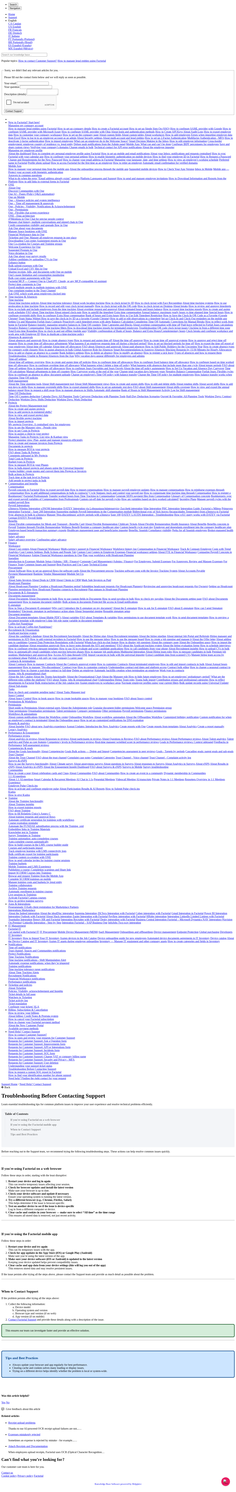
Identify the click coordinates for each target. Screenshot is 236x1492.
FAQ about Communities (106, 773)
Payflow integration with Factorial (127, 916)
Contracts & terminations (21, 661)
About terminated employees (144, 664)
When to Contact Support (25, 1129)
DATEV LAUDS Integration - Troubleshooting (147, 514)
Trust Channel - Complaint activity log (170, 757)
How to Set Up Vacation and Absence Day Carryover (195, 368)
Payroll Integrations (19, 505)
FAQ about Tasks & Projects (24, 452)
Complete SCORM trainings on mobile (29, 879)
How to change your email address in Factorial (88, 159)
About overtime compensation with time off (156, 324)
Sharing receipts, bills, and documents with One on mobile (40, 271)
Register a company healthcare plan (99, 527)
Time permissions (17, 710)
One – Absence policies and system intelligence (34, 200)
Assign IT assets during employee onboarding (74, 941)
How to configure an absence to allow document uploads (39, 374)
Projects (12, 402)
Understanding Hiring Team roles (116, 679)
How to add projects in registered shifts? (30, 411)
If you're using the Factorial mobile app (33, 1124)
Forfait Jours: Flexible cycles (217, 371)
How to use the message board (127, 639)
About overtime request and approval (97, 309)
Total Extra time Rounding (23, 331)
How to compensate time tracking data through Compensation (177, 492)
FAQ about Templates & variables (98, 617)
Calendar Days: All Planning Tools (60, 396)
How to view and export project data (28, 415)
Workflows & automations (22, 714)
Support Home (9, 1084)
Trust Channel (16, 754)
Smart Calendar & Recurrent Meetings (55, 779)
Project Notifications (19, 953)
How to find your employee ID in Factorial (176, 156)
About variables (70, 617)
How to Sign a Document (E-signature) (29, 608)
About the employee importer (158, 147)
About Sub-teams (17, 686)
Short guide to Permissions (22, 707)
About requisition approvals (44, 645)
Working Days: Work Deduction (74, 399)
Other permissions (112, 710)
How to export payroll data (54, 489)
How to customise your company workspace (37, 134)
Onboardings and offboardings (136, 931)
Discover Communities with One (26, 190)
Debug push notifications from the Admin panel (99, 144)
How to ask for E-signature (152, 608)
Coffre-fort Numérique (20, 623)
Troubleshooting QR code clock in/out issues (163, 327)
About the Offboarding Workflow (144, 717)
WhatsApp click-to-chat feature (101, 642)
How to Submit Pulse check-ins (122, 788)
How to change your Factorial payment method (34, 1022)
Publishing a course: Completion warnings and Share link (39, 869)
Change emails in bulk (81, 147)
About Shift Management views (92, 383)
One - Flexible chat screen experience (28, 212)
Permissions (14, 704)
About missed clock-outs (67, 312)
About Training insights (21, 804)
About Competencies (52, 751)
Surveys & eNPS (17, 760)
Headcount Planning (19, 583)
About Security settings (89, 137)
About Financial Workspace (45, 548)
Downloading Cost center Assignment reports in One (37, 240)
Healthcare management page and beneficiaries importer (97, 530)
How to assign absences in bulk (56, 349)
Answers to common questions (25, 175)
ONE (11, 184)
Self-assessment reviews (36, 745)
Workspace (14, 545)
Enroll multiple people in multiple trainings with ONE (37, 287)
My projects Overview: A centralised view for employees (39, 424)
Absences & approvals (20, 337)
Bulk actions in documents (77, 601)
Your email (10, 83)
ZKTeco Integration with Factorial (116, 913)
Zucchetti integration (131, 508)
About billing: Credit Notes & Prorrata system (33, 1016)
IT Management (17, 925)
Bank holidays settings (71, 352)
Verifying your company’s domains (49, 147)
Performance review (19, 735)
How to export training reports (24, 807)
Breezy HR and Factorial (46, 919)
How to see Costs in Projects (24, 430)
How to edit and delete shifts (160, 383)
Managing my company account (25, 125)
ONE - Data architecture (21, 215)
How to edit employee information (188, 141)
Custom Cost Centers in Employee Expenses (101, 552)
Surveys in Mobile (132, 766)
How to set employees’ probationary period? (186, 676)
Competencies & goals (20, 748)
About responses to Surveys (149, 763)
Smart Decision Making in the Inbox (149, 141)
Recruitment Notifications (22, 975)
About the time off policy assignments (144, 368)
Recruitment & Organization (23, 629)
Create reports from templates (162, 726)
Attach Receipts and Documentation (28, 1446)
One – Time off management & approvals (31, 203)
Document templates (19, 614)
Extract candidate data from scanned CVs (168, 654)
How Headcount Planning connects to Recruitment (60, 589)
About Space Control (19, 698)
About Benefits (198, 524)
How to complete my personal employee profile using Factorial (66, 153)
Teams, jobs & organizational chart (27, 673)
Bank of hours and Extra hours (102, 315)
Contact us (7, 1472)
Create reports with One (133, 726)
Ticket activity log (18, 1000)
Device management (165, 931)
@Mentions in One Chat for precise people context (36, 218)
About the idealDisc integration (57, 913)
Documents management (21, 595)
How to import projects (21, 421)
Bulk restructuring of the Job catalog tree (57, 682)
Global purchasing (209, 931)
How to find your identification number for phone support (39, 1075)
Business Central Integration (151, 919)
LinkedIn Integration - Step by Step (42, 922)
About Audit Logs (193, 131)
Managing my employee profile (25, 150)
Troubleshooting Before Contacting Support (32, 1068)
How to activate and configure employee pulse (33, 788)
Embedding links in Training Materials (29, 829)
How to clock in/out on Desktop (155, 306)
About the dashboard (19, 153)
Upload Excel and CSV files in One (28, 268)
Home (11, 14)
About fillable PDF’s (50, 617)
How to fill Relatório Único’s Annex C (29, 813)
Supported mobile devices (143, 169)
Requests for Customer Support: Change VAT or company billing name (47, 1056)
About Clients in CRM (68, 580)
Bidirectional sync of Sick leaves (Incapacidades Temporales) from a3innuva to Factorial (181, 511)
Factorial (38, 1475)
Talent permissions (66, 710)
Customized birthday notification (181, 717)
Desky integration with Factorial (117, 919)
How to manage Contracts (41, 664)
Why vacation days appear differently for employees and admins (110, 355)
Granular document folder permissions (114, 707)
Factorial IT (14, 928)
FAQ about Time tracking (40, 312)
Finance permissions (155, 710)
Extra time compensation (127, 312)
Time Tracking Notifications (23, 956)
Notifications (15, 944)
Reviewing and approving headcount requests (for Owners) (176, 586)
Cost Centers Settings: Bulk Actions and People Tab (47, 552)
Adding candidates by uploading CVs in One (33, 259)
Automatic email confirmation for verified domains (170, 162)
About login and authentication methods (133, 131)
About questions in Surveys (118, 763)
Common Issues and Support (40, 564)
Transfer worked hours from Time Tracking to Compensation (82, 496)
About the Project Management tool (27, 405)
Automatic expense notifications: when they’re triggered (38, 963)
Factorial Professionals (35, 496)
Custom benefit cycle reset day (136, 527)
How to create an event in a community (141, 773)
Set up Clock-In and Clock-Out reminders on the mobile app (194, 318)
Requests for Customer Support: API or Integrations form (39, 1047)
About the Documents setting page (183, 598)
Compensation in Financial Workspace (158, 548)
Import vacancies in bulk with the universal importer (116, 654)
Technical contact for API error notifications (118, 147)
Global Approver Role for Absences (93, 349)
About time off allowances (67, 346)
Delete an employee (83, 670)
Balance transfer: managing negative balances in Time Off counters (64, 324)
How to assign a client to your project (28, 433)
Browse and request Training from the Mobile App (35, 875)
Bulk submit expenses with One (25, 265)
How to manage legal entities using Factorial (82, 60)
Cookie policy (9, 1475)
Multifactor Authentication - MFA (205, 137)
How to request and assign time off (93, 340)
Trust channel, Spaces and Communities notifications (37, 950)
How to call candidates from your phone (146, 648)
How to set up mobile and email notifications (125, 153)
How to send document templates (190, 617)
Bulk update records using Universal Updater (204, 682)
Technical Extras (98, 564)
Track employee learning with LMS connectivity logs (37, 851)
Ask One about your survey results (27, 256)
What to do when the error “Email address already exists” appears (44, 178)
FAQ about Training (19, 810)
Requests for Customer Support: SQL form (31, 1053)
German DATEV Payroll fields (25, 517)
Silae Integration (152, 508)
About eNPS (203, 763)
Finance (12, 542)
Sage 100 (116, 514)
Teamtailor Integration (20, 919)
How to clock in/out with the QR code (116, 306)
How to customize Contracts (112, 664)
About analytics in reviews (22, 738)
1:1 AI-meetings (17, 776)
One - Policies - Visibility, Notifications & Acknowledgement (41, 206)
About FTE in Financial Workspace (177, 552)
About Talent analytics (214, 738)
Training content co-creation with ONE (29, 857)
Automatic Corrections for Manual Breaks (182, 321)
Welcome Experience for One (24, 246)
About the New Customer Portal (26, 1025)
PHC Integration (171, 508)
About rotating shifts (187, 383)
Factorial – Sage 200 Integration (38, 511)
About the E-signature (125, 608)
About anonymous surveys (88, 763)
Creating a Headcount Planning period (60, 586)
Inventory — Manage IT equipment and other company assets (133, 941)
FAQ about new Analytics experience (45, 726)
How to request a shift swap (39, 390)
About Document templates (23, 617)
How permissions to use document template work (144, 617)
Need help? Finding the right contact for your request (37, 1078)
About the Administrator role (76, 707)
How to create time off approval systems (165, 340)
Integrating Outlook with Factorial (26, 916)
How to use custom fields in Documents (79, 598)
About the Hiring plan (94, 636)
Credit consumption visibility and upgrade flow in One (38, 225)
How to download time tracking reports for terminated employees (102, 327)
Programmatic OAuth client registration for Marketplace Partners (43, 907)
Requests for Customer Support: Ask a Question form (37, 1040)
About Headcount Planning (23, 586)
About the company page (165, 642)
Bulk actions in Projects (21, 474)
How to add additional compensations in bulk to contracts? (56, 492)
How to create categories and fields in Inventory (194, 941)
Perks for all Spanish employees (189, 530)
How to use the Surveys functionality (28, 763)
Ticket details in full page (22, 994)
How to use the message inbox (93, 639)
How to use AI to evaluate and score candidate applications (91, 648)
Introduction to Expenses (21, 561)
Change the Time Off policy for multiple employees (166, 374)
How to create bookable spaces (72, 698)
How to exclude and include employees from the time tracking (42, 309)
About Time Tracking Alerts (23, 972)
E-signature (14, 605)
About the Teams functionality (49, 676)
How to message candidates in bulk (192, 651)
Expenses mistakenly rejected (24, 1434)
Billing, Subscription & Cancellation (28, 1009)
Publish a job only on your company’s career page (55, 657)
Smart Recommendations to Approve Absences (139, 349)
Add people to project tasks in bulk (27, 480)
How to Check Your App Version (176, 169)
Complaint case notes (79, 757)
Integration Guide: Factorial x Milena (201, 508)
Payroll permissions (133, 710)
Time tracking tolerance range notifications (31, 969)
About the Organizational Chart (84, 676)
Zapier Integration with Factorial (90, 916)
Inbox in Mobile (204, 169)
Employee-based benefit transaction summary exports (37, 530)
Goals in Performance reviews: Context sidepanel (186, 742)
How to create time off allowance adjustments (43, 343)
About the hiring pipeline (152, 636)
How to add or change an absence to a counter (33, 352)
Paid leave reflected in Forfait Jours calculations (207, 324)
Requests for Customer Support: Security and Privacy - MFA (41, 1059)
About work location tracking (88, 303)
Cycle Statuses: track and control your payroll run (116, 492)
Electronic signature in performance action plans (48, 611)
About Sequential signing (88, 611)
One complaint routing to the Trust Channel (32, 290)
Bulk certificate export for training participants (33, 854)
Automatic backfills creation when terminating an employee (126, 670)
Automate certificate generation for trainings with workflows (41, 819)
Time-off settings (17, 359)
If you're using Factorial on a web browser (35, 1119)
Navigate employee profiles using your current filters (150, 682)
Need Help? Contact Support (24, 1031)
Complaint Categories (103, 757)
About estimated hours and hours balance (139, 309)
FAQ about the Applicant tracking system (139, 645)
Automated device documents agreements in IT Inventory (178, 938)
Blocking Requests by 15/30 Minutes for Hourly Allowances (199, 349)
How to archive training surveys (25, 900)
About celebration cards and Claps (50, 773)
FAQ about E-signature (180, 608)
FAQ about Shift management (149, 387)
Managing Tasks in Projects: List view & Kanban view (38, 436)
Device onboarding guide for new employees (122, 938)
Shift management (18, 380)
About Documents (18, 598)
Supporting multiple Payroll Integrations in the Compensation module (94, 511)
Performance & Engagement (23, 732)
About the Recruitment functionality (62, 636)
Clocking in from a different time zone (209, 327)
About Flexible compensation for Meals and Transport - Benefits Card (46, 524)
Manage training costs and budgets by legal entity (35, 882)
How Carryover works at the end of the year (94, 371)
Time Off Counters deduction (24, 396)
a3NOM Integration (52, 508)
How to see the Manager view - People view (32, 427)
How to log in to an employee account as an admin (48, 137)
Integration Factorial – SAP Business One (84, 922)
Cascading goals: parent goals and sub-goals (209, 751)
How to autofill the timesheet (98, 312)
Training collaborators (20, 885)
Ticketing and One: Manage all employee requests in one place (42, 237)
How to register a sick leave (158, 352)
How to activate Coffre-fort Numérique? (30, 626)
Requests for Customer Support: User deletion (33, 1062)
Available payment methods (23, 1028)
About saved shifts (209, 383)
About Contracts (17, 664)
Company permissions (89, 710)
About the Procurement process (96, 570)
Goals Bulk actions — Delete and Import (87, 751)
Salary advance (16, 536)
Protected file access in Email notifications (115, 601)
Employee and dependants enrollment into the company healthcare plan (192, 527)
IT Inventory (15, 935)
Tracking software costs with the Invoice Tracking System (145, 570)
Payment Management (20, 573)
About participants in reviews (85, 738)
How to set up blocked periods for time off (171, 343)
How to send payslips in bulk (118, 598)
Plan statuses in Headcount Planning (108, 589)
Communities (15, 770)
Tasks (11, 689)
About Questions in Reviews (117, 738)
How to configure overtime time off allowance (54, 365)
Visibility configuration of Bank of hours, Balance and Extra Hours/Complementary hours (136, 331)
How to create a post (19, 773)
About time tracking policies (23, 303)
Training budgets (17, 863)
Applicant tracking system (22, 633)
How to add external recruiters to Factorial (53, 639)
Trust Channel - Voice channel (132, 757)
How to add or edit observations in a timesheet (135, 318)
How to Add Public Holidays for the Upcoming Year (173, 346)
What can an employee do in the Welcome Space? (101, 141)
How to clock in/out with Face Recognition (158, 303)
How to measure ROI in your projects (28, 449)
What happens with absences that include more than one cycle (164, 365)
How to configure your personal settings (66, 156)
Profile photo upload (39, 162)
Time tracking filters (56, 327)
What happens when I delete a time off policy (105, 365)
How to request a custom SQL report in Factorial (34, 1072)
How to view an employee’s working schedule (193, 159)
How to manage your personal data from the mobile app (38, 169)
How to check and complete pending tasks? (32, 692)
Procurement (15, 567)
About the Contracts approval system (76, 664)
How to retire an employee (127, 162)
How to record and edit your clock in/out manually (66, 306)
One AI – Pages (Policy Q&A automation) (31, 194)
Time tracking (15, 299)
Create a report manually (210, 726)
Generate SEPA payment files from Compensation (143, 496)
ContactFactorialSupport (22, 1319)
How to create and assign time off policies (68, 362)
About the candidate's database (25, 636)
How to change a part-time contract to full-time (45, 670)
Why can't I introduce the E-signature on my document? (82, 608)
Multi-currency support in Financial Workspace (86, 548)
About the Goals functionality (24, 751)
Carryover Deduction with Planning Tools (102, 396)
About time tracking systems (197, 303)
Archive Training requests (22, 888)
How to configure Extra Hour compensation (61, 315)
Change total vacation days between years (142, 371)
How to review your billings (23, 1012)
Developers (226, 931)
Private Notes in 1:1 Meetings (168, 779)
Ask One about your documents (25, 228)
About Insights (16, 726)
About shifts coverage (178, 387)
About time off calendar (39, 346)
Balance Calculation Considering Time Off (135, 321)
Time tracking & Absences (22, 296)
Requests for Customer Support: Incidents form (34, 1050)
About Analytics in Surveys (180, 763)
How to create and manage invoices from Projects (35, 443)
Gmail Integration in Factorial (187, 913)
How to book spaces (43, 698)
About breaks (180, 306)
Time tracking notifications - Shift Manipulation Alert (37, 960)
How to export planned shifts (79, 387)
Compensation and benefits (23, 483)
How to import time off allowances (46, 368)
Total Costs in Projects (20, 458)
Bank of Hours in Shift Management (141, 390)
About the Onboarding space (195, 642)
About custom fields (110, 134)
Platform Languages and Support (98, 178)
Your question (11, 86)
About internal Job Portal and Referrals (188, 636)
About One (14, 187)
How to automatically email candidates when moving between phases (46, 651)
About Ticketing (17, 988)
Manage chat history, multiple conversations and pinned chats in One (45, 222)
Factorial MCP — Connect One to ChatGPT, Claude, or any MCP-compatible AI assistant (57, 281)
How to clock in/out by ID (119, 303)
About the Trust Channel (21, 757)
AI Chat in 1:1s (84, 779)
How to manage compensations (167, 489)
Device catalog (218, 938)
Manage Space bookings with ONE (27, 231)
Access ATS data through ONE (70, 654)
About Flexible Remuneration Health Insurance (163, 524)
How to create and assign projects (26, 408)
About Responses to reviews (53, 738)
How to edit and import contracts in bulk (182, 664)
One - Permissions (18, 209)
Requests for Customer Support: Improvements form (36, 1044)
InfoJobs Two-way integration (124, 922)
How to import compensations (86, 489)
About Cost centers (18, 548)
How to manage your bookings (107, 698)
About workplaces (154, 134)
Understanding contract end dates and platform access (137, 667)
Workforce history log (125, 548)
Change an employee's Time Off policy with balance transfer (104, 374)
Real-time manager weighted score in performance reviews (127, 742)
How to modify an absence (128, 352)
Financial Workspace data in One (26, 234)
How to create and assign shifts (127, 383)
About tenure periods (209, 365)
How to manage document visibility (42, 601)
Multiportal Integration (133, 651)
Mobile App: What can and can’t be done (148, 144)
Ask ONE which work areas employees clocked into (37, 293)
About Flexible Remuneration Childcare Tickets (111, 524)
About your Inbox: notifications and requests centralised (180, 153)
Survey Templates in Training (24, 835)
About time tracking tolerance (56, 303)
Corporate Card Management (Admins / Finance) (107, 561)
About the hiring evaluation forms (181, 645)
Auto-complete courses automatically (28, 841)
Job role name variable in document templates (78, 620)
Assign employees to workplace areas (100, 682)
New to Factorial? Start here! (24, 122)
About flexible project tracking (25, 418)
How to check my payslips (149, 598)
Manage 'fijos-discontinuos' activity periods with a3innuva (78, 514)
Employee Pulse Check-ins (23, 785)
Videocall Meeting (126, 779)
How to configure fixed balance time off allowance (161, 362)
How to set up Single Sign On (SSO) (149, 128)
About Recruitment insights (183, 648)
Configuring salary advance (51, 539)
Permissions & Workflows (22, 701)
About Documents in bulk (43, 598)
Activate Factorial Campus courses (27, 897)
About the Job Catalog (20, 676)
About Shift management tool (58, 383)
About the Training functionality (25, 801)
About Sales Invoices (19, 580)
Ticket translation (17, 1003)
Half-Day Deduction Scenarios (143, 396)
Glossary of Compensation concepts (190, 496)
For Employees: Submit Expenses (152, 561)
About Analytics (188, 726)
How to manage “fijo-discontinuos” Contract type (50, 667)
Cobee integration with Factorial (153, 913)
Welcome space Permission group (153, 707)
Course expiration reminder (23, 823)
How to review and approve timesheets (209, 306)
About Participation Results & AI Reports (82, 788)
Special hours (216, 312)
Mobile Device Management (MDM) (78, 931)
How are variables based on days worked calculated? (150, 499)
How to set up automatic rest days (114, 387)
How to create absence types (57, 340)
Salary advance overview (22, 539)
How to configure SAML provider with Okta (86, 131)
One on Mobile (16, 197)
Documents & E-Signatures (23, 592)
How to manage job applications (103, 651)
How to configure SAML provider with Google (196, 128)
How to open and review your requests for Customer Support (41, 1037)
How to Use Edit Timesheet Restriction (141, 315)
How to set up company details (74, 128)
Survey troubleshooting (155, 766)
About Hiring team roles (159, 651)
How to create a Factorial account (110, 128)
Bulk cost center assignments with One (29, 278)
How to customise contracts (93, 667)
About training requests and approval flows (31, 816)
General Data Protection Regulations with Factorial (56, 642)
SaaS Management (109, 931)
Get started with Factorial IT (23, 931)
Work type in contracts (172, 670)
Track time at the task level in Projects (28, 477)
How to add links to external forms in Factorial (43, 181)
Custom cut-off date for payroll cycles (100, 499)
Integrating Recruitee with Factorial (80, 919)
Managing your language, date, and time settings (140, 159)
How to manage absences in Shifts (74, 390)
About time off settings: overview (26, 362)
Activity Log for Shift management (180, 390)
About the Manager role (115, 676)
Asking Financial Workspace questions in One (57, 555)
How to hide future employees (145, 676)
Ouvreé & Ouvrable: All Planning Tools (182, 396)
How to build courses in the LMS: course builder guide (38, 844)
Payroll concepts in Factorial (23, 489)
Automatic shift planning (106, 390)
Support (12, 17)
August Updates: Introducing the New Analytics (93, 726)
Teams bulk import (145, 679)
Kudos (12, 791)
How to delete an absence (99, 352)
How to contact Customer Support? (37, 60)
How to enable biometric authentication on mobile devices (120, 156)
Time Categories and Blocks (117, 324)
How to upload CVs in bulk (214, 648)
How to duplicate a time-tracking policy (62, 334)
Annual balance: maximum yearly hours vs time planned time (175, 312)
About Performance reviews (186, 738)
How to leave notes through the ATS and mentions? (88, 645)
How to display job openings (135, 642)
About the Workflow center (53, 717)
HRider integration (156, 916)
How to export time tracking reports (182, 309)
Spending (13, 558)
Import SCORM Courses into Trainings (29, 872)
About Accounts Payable (191, 570)
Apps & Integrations (19, 903)
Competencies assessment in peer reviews (132, 751)
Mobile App (14, 166)
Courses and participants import (25, 847)
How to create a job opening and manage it (168, 639)
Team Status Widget (30, 318)
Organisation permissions (41, 710)
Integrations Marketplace (21, 910)
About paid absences (133, 346)
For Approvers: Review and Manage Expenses (197, 561)
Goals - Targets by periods (170, 751)
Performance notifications (22, 981)
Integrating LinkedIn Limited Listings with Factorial (195, 916)
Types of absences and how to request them (198, 352)
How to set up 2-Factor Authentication (166, 137)
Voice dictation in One (20, 253)
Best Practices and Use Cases (72, 564)
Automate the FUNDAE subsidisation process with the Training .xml (46, 826)
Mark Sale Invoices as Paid (96, 580)
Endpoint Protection (188, 931)
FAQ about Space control (138, 698)
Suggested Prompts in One (22, 250)
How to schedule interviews (215, 645)
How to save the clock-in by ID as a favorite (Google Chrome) (75, 318)
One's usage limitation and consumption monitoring (36, 274)
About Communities (80, 773)
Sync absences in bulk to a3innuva (27, 514)
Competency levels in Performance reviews (70, 742)
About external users (49, 707)
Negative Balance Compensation (26, 327)
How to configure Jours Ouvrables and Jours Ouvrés (94, 368)
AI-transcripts (143, 779)
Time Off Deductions (19, 393)
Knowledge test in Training (23, 832)
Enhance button (16, 262)
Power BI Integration (215, 913)
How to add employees (177, 134)
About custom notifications (23, 717)
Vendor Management (54, 573)
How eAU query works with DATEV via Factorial (202, 514)
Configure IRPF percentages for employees (195, 144)
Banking (38, 573)
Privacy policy (25, 1475)
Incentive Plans (188, 499)
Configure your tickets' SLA (23, 1006)
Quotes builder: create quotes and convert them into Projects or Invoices (47, 471)
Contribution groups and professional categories (182, 679)
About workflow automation (109, 717)
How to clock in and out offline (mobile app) (62, 331)
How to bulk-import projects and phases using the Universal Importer (46, 468)
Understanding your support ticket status (30, 1065)
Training (12, 798)
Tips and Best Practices (24, 1134)
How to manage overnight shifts (45, 387)
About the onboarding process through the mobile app (99, 169)
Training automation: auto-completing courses (33, 838)
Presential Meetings (104, 779)
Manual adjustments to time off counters (48, 371)
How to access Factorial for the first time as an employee (81, 162)
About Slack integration (59, 916)
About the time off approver (127, 340)
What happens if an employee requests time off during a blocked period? (107, 343)
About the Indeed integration (24, 913)
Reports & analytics (19, 723)
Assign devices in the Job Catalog (78, 938)
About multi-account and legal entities (123, 137)
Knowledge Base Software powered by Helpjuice (118, 1484)
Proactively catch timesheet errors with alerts (87, 321)
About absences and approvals (24, 340)
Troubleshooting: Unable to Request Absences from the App (41, 355)
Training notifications (19, 966)
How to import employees (59, 141)
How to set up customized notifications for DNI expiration (112, 720)
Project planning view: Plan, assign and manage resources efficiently (45, 440)
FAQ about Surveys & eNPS (106, 766)
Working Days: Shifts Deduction (38, 399)
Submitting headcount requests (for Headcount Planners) (112, 586)
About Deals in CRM (43, 580)
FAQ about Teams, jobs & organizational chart (72, 679)
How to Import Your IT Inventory (41, 938)
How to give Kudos (19, 794)
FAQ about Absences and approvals (101, 346)
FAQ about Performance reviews (152, 738)
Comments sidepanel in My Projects (28, 455)
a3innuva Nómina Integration (24, 508)
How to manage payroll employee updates (126, 489)
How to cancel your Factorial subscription (31, 1019)
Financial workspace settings (141, 552)
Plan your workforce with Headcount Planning (108, 555)
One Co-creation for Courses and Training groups (35, 243)
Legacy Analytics (17, 729)
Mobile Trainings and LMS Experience (29, 866)
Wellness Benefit (70, 527)
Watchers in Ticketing (20, 997)
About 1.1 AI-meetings (20, 779)
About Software (17, 570)
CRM (11, 577)
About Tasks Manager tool (70, 692)
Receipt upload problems (21, 1422)
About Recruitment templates (122, 636)
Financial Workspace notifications (26, 978)
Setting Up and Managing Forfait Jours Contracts (35, 321)
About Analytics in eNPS (29, 766)
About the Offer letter (204, 639)
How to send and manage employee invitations (142, 178)
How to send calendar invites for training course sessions (39, 860)
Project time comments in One (24, 284)
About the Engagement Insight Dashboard (66, 766)
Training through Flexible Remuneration (39, 527)
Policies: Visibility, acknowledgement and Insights (35, 991)
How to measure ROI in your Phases (28, 464)
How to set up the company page (81, 134)
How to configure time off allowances (112, 362)
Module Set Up (75, 573)
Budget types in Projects (21, 461)
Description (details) (15, 94)
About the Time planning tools (24, 383)
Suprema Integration (86, 913)
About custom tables (133, 134)
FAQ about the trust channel (51, 757)
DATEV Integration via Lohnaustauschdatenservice (91, 508)
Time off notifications (20, 947)
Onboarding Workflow (81, 717)
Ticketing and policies (20, 984)
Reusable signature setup (116, 611)
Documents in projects (20, 446)
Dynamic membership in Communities (185, 773)
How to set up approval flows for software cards (52, 570)
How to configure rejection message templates (33, 648)
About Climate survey (61, 763)
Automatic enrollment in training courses (30, 891)
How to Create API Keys (169, 131)
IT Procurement (48, 931)
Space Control (16, 695)
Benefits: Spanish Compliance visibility (150, 530)
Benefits (12, 520)
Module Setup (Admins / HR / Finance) (57, 561)
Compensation (16, 486)
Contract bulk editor (178, 667)
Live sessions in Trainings (22, 894)
